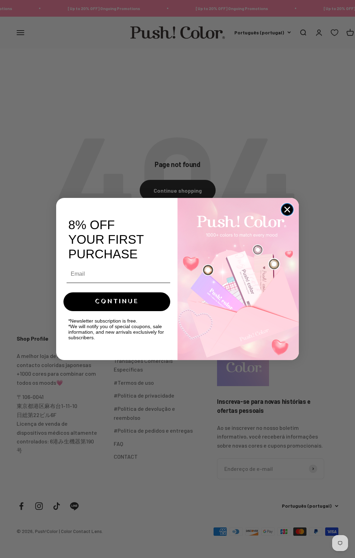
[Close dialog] (287, 209)
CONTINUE (117, 301)
